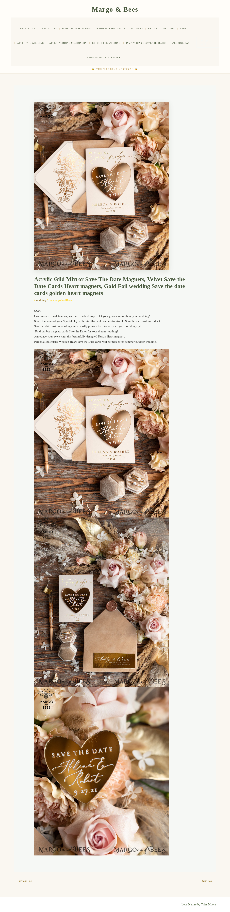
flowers (137, 28)
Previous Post (23, 881)
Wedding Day (181, 43)
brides (152, 28)
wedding (169, 28)
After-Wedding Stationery (68, 43)
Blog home (27, 28)
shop (183, 28)
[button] (207, 42)
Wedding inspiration (76, 28)
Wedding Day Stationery (103, 57)
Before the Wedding (106, 43)
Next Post (209, 881)
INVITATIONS (49, 28)
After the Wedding (30, 43)
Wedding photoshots (110, 28)
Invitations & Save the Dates (146, 43)
